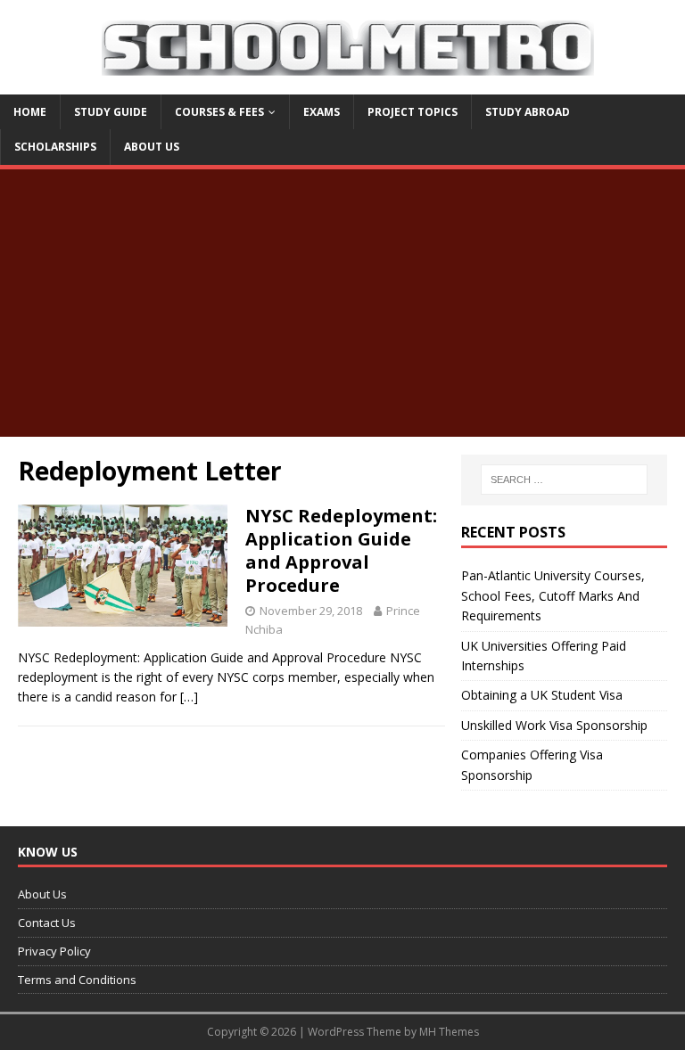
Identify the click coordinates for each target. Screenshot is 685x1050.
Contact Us (47, 923)
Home (29, 111)
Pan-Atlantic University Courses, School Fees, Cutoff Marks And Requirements (553, 595)
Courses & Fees (219, 111)
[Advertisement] (342, 303)
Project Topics (412, 111)
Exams (321, 111)
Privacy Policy (54, 951)
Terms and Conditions (77, 980)
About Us (151, 146)
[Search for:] (564, 479)
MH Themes (449, 1031)
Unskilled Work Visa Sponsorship (554, 725)
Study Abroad (527, 111)
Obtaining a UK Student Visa (542, 694)
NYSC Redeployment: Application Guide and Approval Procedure (341, 550)
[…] (189, 696)
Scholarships (55, 146)
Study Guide (110, 111)
